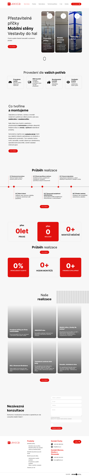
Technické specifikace (52, 4)
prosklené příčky (23, 119)
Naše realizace (42, 4)
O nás (61, 4)
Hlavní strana (27, 4)
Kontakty (67, 4)
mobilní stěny (12, 119)
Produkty (34, 4)
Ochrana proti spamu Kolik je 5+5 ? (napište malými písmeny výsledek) (61, 418)
